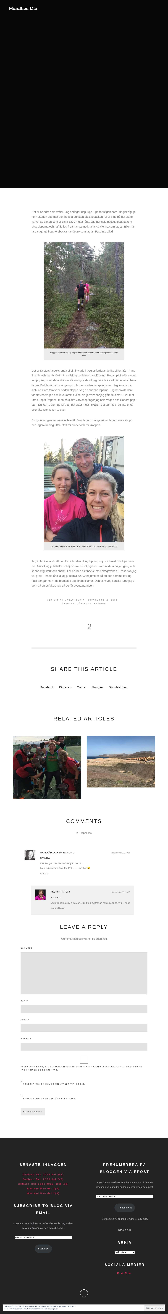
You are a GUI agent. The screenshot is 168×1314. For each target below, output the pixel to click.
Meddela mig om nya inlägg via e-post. (49, 1099)
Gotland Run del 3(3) (43, 1188)
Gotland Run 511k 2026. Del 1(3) (43, 1184)
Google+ (98, 687)
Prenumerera (125, 1207)
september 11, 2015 (121, 853)
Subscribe (43, 1248)
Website (26, 1038)
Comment (26, 948)
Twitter (82, 687)
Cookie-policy (52, 1309)
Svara (45, 858)
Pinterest (65, 687)
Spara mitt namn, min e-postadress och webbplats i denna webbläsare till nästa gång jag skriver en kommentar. (81, 1068)
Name (25, 1001)
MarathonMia (75, 600)
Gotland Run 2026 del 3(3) (43, 1174)
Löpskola (84, 604)
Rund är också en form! (57, 852)
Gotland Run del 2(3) (43, 1193)
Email (25, 1020)
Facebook (47, 687)
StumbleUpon (118, 687)
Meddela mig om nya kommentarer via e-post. (54, 1084)
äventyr (68, 604)
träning (100, 604)
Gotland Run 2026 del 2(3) (43, 1179)
